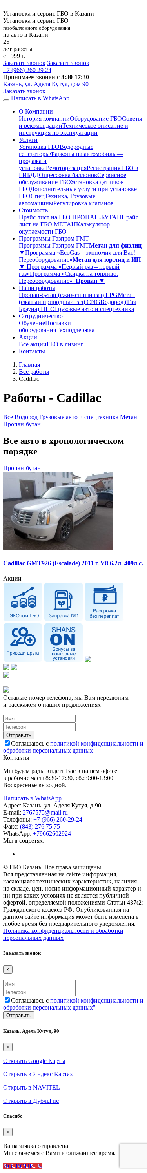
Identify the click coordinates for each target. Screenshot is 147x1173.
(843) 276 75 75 (40, 826)
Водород (26, 417)
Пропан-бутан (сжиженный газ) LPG (68, 294)
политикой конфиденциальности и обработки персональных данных (73, 747)
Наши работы (37, 287)
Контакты (32, 351)
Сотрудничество (41, 316)
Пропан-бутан (22, 424)
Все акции (33, 344)
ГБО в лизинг (65, 344)
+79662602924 (52, 833)
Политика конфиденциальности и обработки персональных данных (63, 934)
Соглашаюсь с (73, 747)
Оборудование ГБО (96, 118)
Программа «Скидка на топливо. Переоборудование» (68, 277)
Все (8, 417)
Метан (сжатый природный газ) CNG (77, 298)
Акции (28, 337)
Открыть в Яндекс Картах (38, 1074)
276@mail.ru (45, 812)
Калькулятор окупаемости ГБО (64, 228)
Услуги (28, 139)
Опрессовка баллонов (68, 175)
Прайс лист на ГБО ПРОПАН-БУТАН (70, 217)
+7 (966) (27, 70)
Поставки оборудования (45, 326)
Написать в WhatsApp (40, 98)
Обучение (32, 323)
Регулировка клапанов (83, 203)
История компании (44, 118)
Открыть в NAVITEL (31, 1087)
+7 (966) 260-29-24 (57, 819)
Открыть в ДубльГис (31, 1100)
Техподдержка (75, 330)
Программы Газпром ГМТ (54, 238)
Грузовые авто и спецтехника (94, 309)
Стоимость (33, 210)
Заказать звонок (24, 63)
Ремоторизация (66, 168)
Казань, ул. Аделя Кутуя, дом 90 (46, 84)
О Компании (36, 111)
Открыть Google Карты (34, 1060)
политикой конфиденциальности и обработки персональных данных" (73, 1004)
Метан (128, 417)
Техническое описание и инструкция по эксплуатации (73, 129)
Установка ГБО (39, 146)
